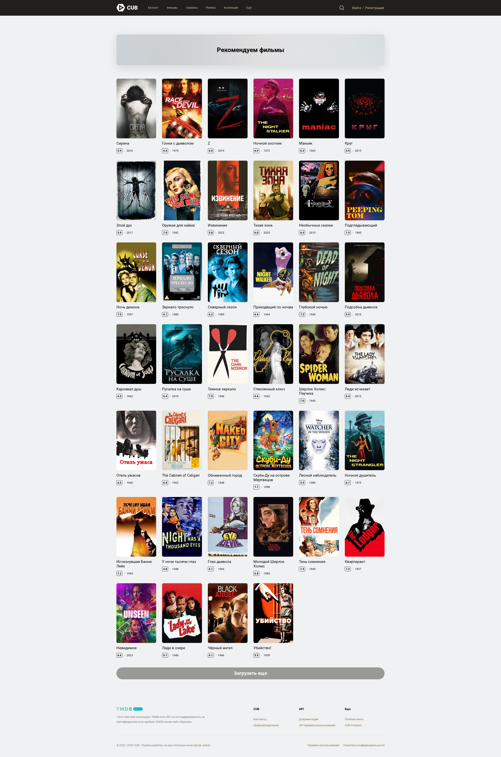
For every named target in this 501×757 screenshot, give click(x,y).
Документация (308, 719)
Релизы (211, 7)
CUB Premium (353, 725)
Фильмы (172, 7)
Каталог (153, 7)
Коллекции (231, 7)
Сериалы (192, 7)
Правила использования (323, 745)
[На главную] (127, 8)
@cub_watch (202, 745)
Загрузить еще (250, 673)
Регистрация (374, 8)
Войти (356, 8)
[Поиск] (342, 8)
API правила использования (317, 725)
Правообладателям (266, 725)
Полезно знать (354, 719)
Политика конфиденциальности (364, 745)
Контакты (259, 719)
